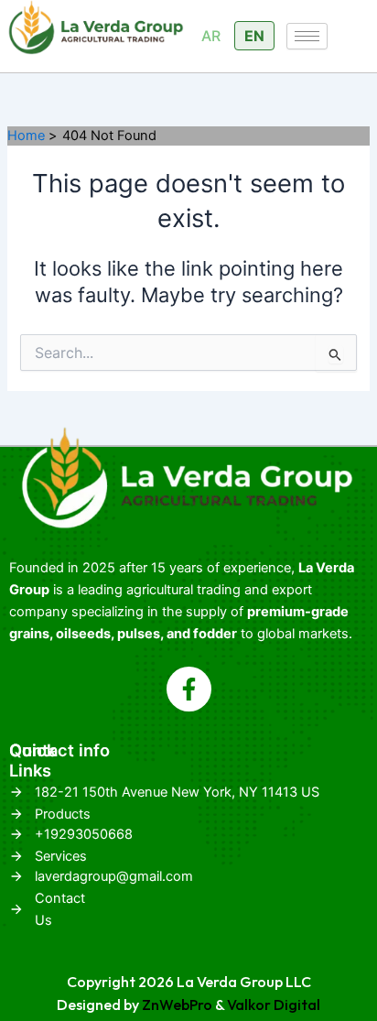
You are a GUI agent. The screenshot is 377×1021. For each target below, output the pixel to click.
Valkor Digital (273, 1004)
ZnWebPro (177, 1004)
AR (211, 36)
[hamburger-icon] (307, 36)
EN (254, 36)
